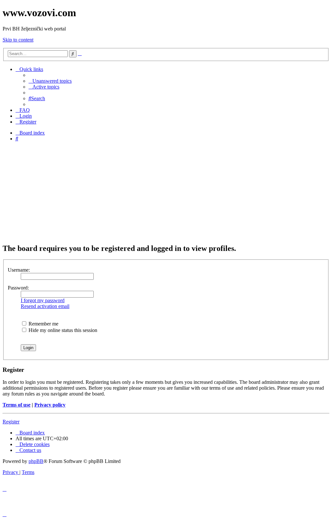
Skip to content (18, 39)
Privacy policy (49, 405)
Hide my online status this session (62, 330)
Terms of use (16, 405)
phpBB (36, 461)
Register (11, 421)
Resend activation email (45, 306)
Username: (19, 270)
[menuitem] (50, 81)
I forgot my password (43, 300)
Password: (18, 287)
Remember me (42, 323)
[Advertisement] (166, 192)
